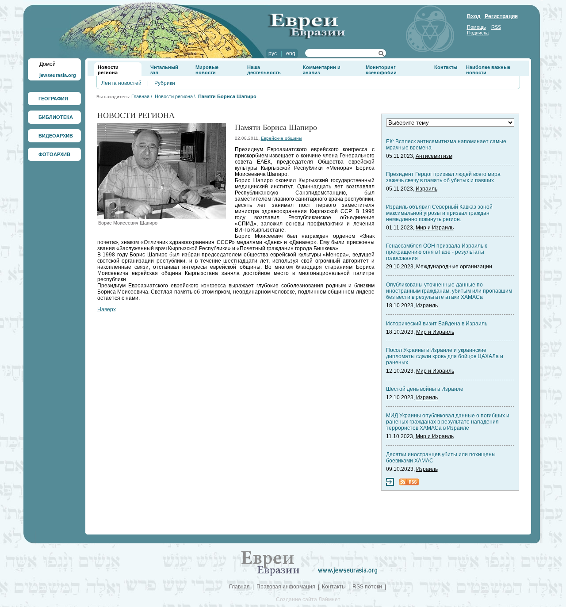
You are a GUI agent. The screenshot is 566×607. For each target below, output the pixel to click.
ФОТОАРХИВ (54, 154)
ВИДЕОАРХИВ (55, 135)
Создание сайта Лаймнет (308, 599)
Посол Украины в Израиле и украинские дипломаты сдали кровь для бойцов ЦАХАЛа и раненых (444, 356)
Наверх (106, 309)
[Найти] (381, 55)
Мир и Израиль (435, 228)
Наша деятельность (264, 70)
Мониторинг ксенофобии (381, 70)
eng (290, 53)
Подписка (478, 32)
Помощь (476, 27)
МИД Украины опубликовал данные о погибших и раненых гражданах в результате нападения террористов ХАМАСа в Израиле (447, 421)
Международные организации (454, 266)
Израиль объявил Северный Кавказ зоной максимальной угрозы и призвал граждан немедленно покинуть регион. (439, 213)
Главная (140, 96)
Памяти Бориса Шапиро (227, 96)
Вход (474, 16)
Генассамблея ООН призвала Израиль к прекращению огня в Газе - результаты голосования (436, 252)
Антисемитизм (434, 156)
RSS (496, 27)
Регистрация (501, 16)
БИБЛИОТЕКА (55, 117)
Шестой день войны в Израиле (424, 389)
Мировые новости (206, 70)
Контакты (445, 67)
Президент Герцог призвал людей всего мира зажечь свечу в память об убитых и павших (443, 177)
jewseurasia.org (57, 75)
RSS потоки (367, 587)
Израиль (426, 189)
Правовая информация (285, 587)
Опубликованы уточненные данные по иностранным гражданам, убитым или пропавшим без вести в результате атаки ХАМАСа (449, 291)
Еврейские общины (281, 138)
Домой (47, 64)
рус (272, 53)
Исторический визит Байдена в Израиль (436, 324)
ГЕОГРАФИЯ (53, 98)
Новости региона (108, 70)
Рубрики (164, 83)
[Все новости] (390, 484)
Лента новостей (121, 83)
